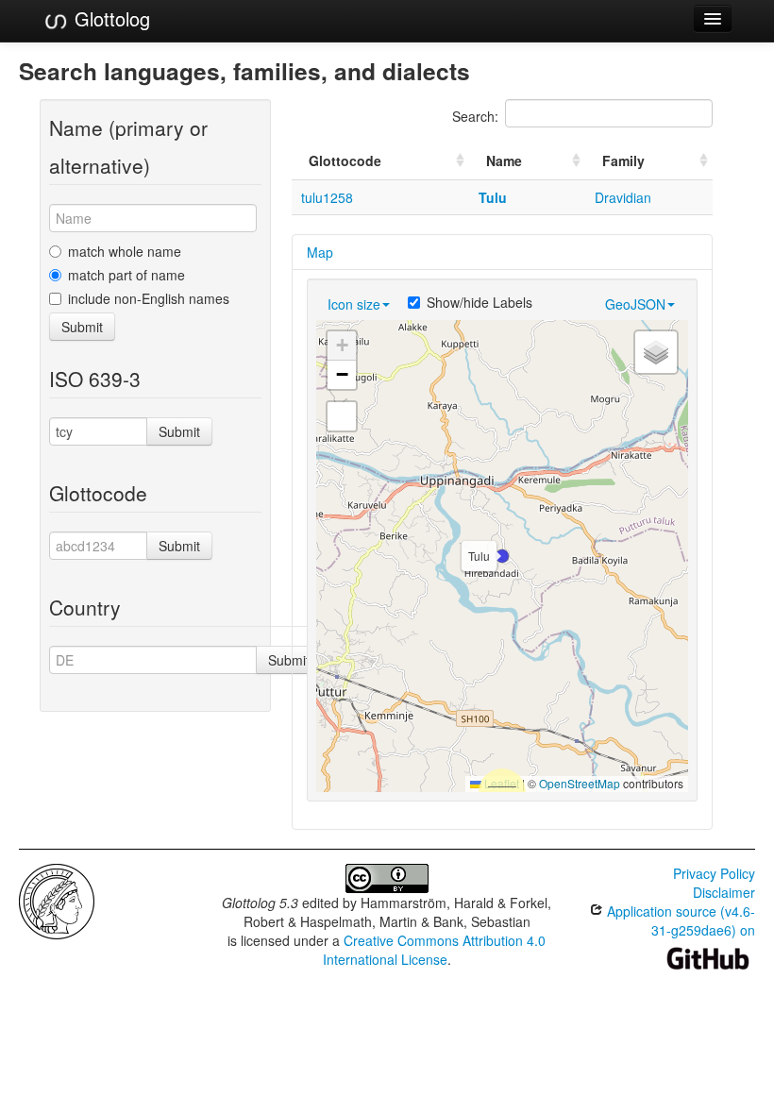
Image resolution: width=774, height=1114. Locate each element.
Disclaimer (724, 892)
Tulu (493, 197)
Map (320, 252)
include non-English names (148, 298)
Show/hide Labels (479, 302)
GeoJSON (635, 304)
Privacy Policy (714, 873)
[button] (502, 556)
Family (623, 160)
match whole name (124, 251)
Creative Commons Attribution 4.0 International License (435, 950)
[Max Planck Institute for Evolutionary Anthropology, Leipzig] (56, 899)
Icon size (354, 304)
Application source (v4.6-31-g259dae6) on (679, 920)
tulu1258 (327, 197)
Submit (82, 326)
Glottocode (345, 160)
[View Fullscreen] (342, 416)
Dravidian (623, 197)
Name (504, 160)
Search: (475, 116)
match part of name (126, 274)
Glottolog (109, 18)
